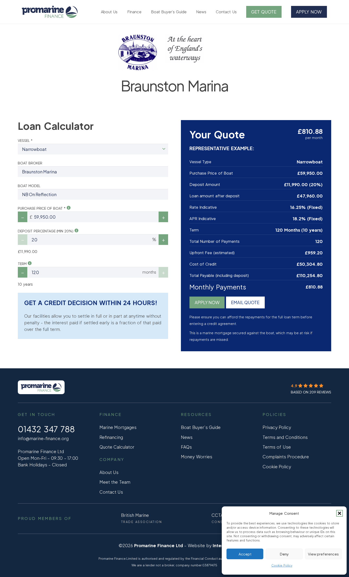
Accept (245, 554)
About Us (109, 472)
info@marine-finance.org (43, 438)
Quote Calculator (117, 447)
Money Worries (196, 456)
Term (23, 263)
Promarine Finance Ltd (158, 545)
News (187, 437)
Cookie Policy (281, 565)
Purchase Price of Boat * (42, 208)
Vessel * (25, 140)
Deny (284, 554)
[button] (339, 513)
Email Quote (245, 302)
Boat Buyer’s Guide (201, 427)
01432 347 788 (46, 429)
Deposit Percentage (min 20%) (46, 231)
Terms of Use (277, 447)
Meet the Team (114, 482)
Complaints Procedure (286, 456)
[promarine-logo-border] (50, 11)
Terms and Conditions (285, 437)
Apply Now (207, 302)
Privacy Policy (277, 427)
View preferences (323, 554)
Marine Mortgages (118, 427)
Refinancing (111, 437)
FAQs (186, 447)
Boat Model (29, 186)
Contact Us (111, 492)
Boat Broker (30, 163)
